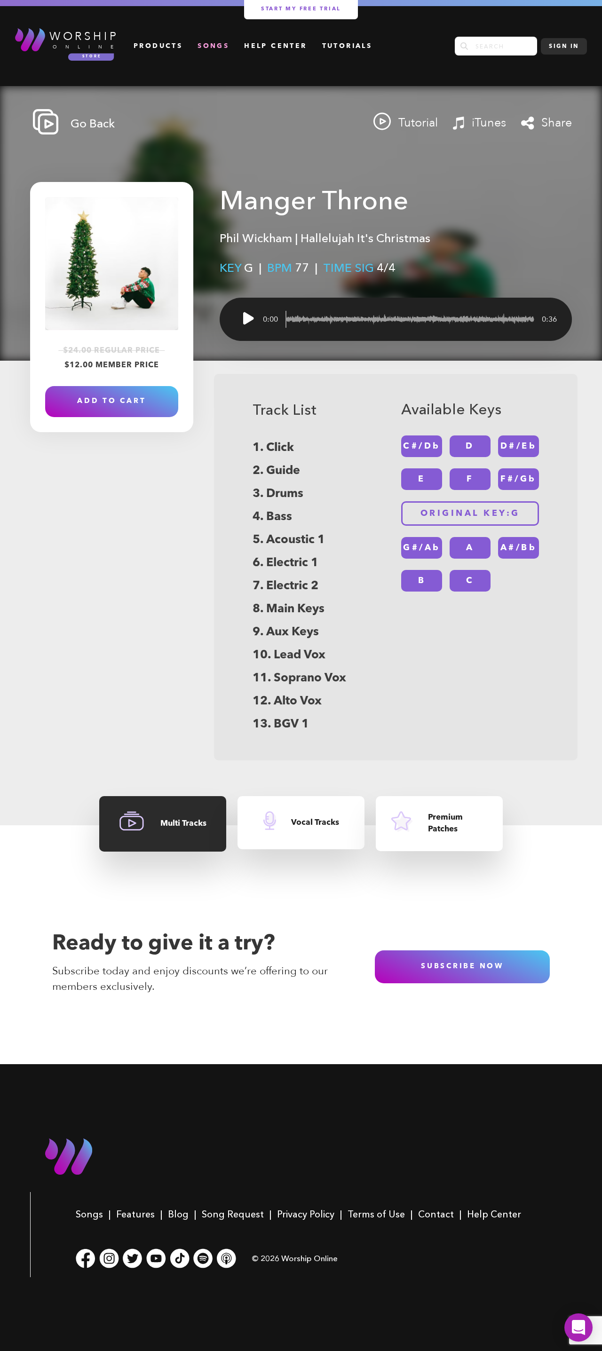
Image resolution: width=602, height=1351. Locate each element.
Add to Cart (111, 401)
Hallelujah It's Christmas (365, 238)
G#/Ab (422, 548)
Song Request (233, 1214)
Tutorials (347, 46)
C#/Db (422, 446)
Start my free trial (301, 9)
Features (135, 1214)
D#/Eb (518, 446)
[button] (578, 1327)
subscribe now (462, 966)
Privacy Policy (305, 1214)
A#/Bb (518, 548)
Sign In (564, 46)
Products (158, 46)
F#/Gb (518, 479)
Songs (213, 46)
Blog (178, 1214)
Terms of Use (376, 1214)
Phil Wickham (256, 238)
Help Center (275, 46)
